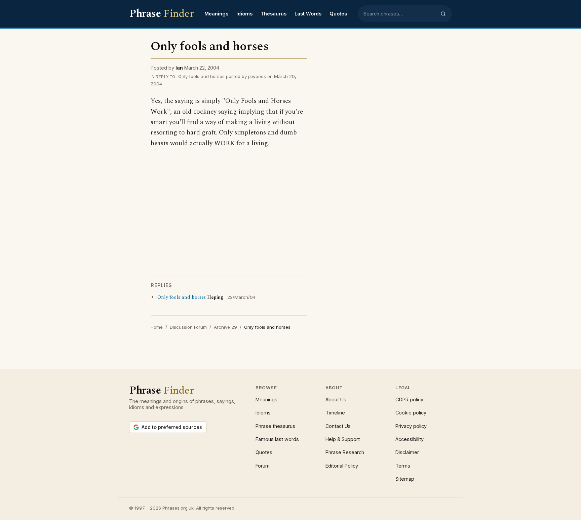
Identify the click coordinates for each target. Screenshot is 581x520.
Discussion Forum (188, 327)
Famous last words (277, 439)
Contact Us (338, 426)
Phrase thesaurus (275, 426)
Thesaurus (273, 13)
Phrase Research (344, 452)
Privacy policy (411, 426)
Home (157, 327)
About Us (335, 399)
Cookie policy (410, 412)
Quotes (338, 13)
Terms (402, 466)
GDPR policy (409, 399)
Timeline (335, 412)
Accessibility (409, 439)
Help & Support (342, 439)
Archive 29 (225, 327)
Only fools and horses (181, 297)
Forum (263, 466)
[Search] (443, 13)
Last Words (308, 13)
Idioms (244, 13)
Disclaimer (407, 452)
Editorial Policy (341, 466)
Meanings (216, 13)
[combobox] (399, 14)
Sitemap (404, 479)
